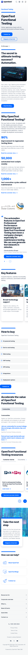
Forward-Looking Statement (14, 637)
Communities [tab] (6, 409)
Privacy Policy (14, 627)
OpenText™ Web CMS (17, 649)
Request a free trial (9, 39)
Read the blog (8, 106)
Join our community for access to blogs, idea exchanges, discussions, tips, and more (14, 428)
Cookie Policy (14, 633)
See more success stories (11, 495)
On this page (4, 46)
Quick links (4, 612)
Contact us (7, 34)
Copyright (5, 644)
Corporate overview (7, 599)
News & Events (5, 608)
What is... (4, 604)
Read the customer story (8, 153)
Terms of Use (14, 630)
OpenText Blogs (13, 572)
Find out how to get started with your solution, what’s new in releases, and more (13, 438)
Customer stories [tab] (8, 459)
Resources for (5, 595)
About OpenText (13, 563)
